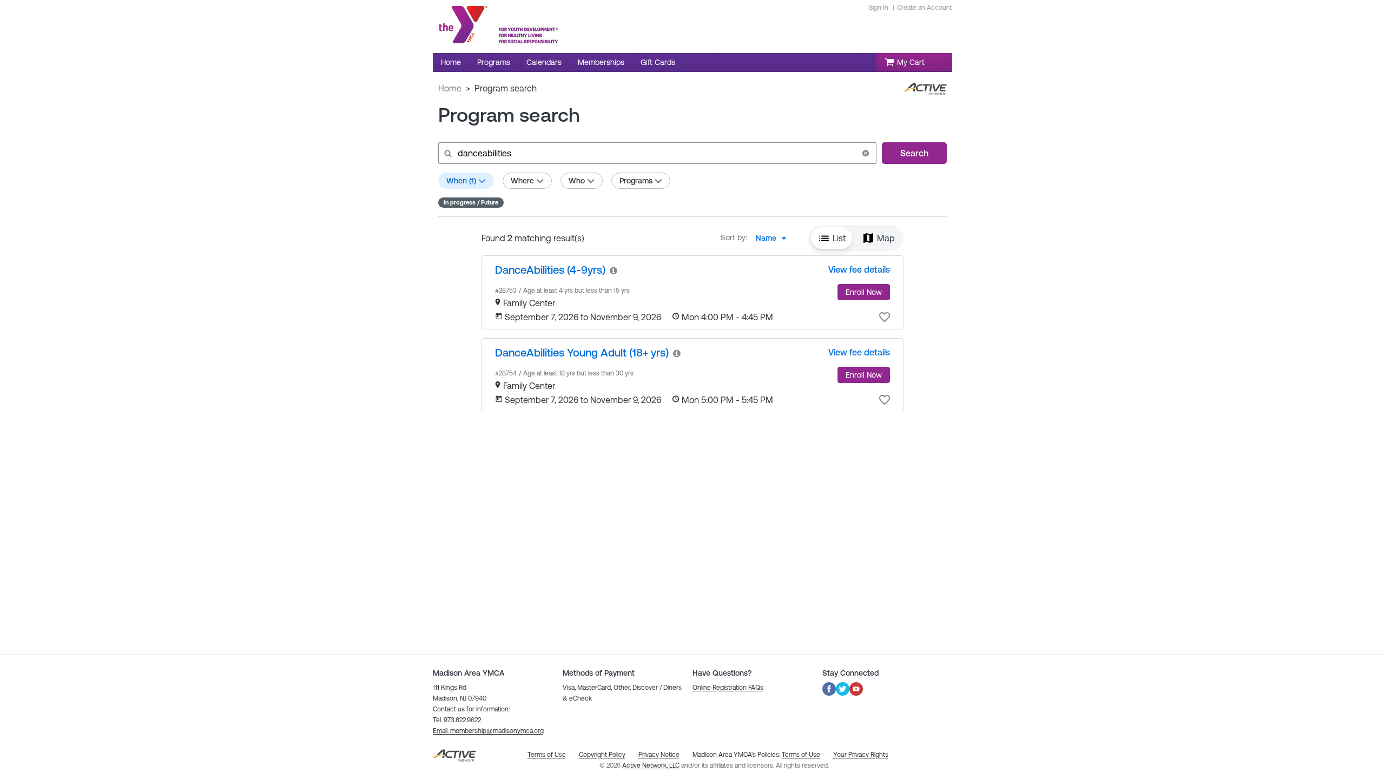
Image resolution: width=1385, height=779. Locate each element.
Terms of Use (801, 754)
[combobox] (774, 238)
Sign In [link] (878, 7)
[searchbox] (656, 153)
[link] (550, 269)
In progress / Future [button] (471, 202)
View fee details (859, 269)
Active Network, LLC (651, 765)
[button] (865, 153)
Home (449, 88)
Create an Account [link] (924, 7)
